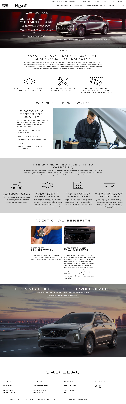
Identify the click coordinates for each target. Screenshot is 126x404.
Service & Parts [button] (92, 5)
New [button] (71, 5)
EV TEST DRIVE (62, 5)
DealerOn (17, 399)
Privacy (28, 399)
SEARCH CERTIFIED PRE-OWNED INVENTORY (63, 296)
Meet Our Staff (70, 390)
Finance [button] (112, 5)
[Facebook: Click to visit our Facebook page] (96, 386)
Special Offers (8, 390)
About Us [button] (120, 5)
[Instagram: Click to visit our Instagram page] (101, 386)
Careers (67, 392)
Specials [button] (103, 5)
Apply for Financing (40, 385)
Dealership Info (70, 385)
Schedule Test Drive (10, 392)
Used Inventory (8, 388)
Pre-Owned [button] (79, 5)
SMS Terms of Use (36, 399)
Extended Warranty (40, 388)
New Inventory (8, 385)
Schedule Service (39, 390)
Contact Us (68, 388)
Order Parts (38, 392)
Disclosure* (63, 50)
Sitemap (22, 399)
